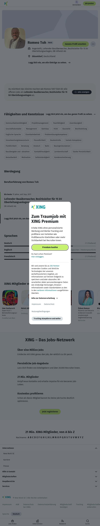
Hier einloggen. (37, 257)
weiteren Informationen (47, 290)
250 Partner (54, 266)
